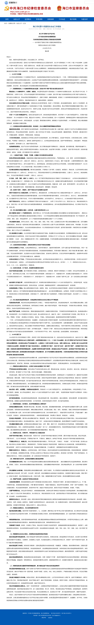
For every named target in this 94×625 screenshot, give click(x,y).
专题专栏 (84, 19)
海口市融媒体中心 (56, 615)
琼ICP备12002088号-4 (66, 613)
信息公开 (16, 19)
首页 (7, 19)
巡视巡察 (50, 19)
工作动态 (62, 19)
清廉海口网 (11, 23)
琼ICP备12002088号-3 (55, 613)
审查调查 (39, 19)
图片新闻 (73, 19)
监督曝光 (28, 19)
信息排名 (50, 617)
